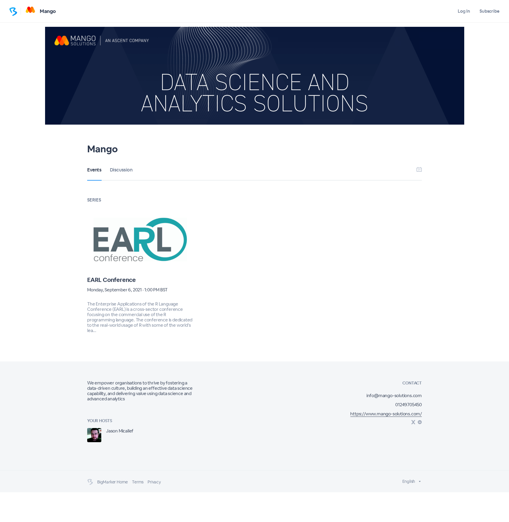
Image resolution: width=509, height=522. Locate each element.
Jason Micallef (119, 431)
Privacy (154, 482)
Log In (464, 11)
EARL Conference (111, 280)
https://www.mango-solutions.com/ (386, 414)
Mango (48, 11)
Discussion (121, 170)
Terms (137, 482)
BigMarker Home (112, 482)
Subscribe (490, 11)
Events (94, 170)
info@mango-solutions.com (394, 395)
